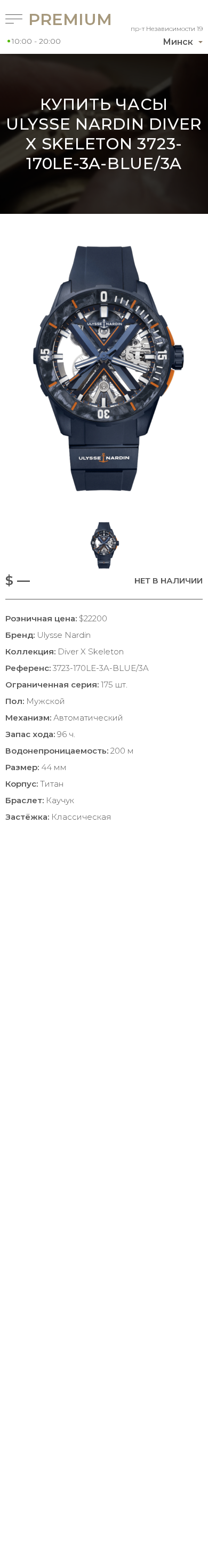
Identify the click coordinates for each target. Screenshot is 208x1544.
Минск (178, 42)
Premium (53, 19)
